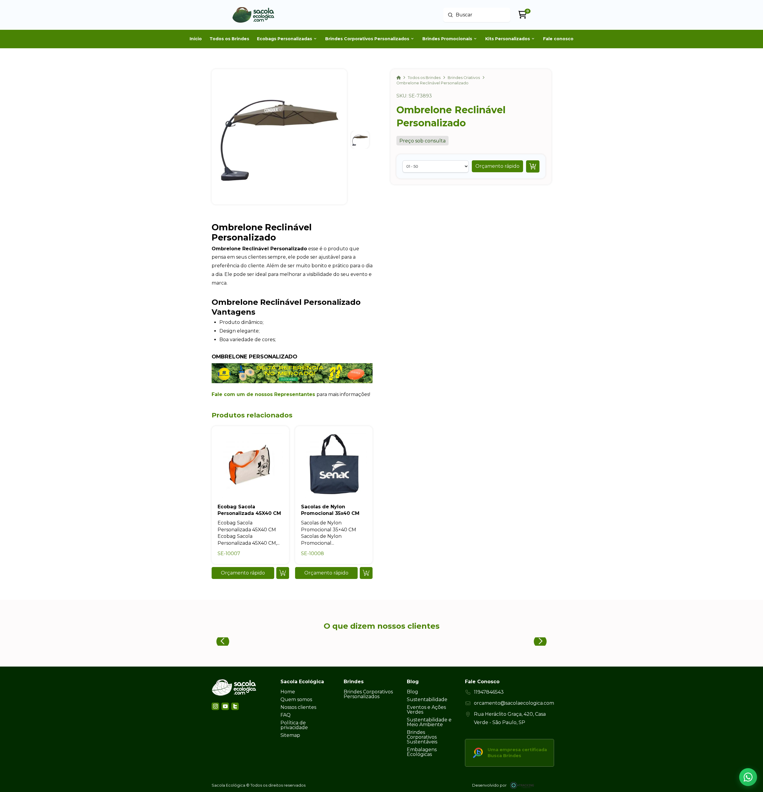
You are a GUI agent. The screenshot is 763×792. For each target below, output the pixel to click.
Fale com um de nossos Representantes (263, 394)
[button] (497, 166)
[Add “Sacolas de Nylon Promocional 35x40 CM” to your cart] (366, 573)
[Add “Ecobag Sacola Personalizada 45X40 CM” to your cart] (282, 573)
